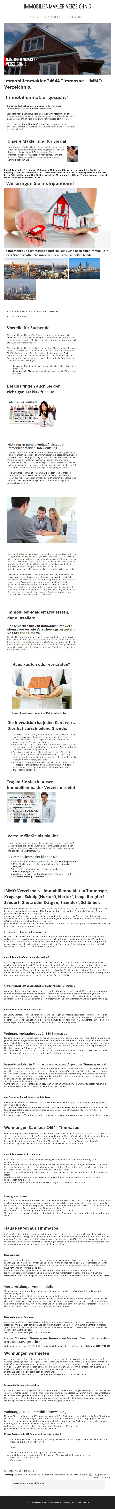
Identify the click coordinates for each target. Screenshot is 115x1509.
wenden (50, 923)
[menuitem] (37, 17)
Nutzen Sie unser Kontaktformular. (29, 1483)
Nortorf (8, 913)
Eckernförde (59, 1474)
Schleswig (24, 1457)
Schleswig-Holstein (50, 1434)
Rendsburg (47, 1474)
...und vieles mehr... (19, 316)
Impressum (64, 1502)
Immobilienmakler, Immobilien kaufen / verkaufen (34, 311)
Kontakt (86, 1502)
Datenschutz (76, 1502)
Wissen (36, 996)
